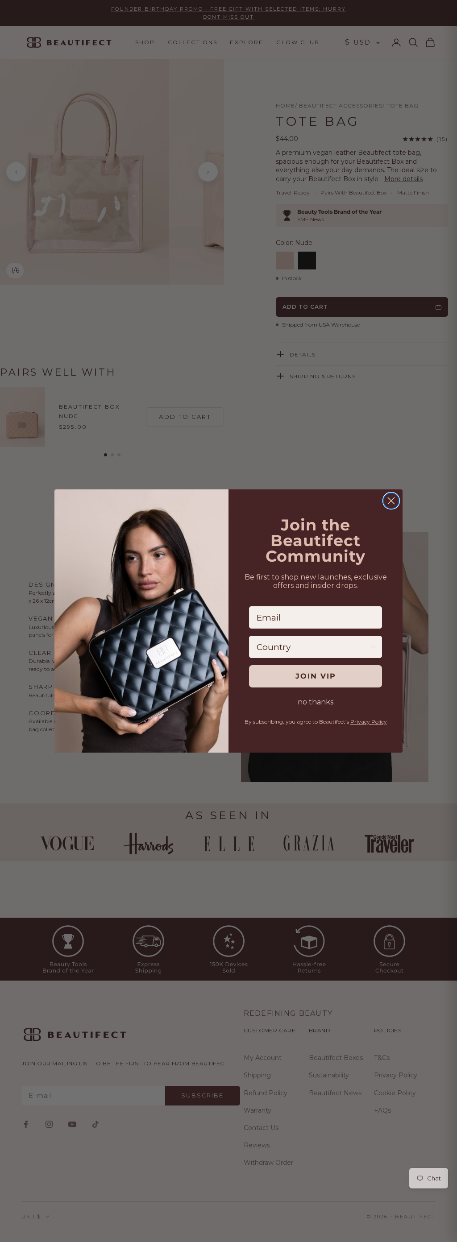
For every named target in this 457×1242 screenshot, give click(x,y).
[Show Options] (373, 647)
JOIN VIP (315, 676)
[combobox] (313, 647)
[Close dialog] (391, 501)
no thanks (315, 702)
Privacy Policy (368, 721)
